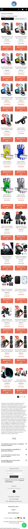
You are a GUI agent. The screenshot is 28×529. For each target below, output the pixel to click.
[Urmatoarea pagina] (25, 397)
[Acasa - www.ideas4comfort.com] (14, 4)
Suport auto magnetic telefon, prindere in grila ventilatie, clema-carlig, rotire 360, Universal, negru (7, 289)
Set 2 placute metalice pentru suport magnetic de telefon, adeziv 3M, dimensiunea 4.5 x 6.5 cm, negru (21, 289)
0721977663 (15, 499)
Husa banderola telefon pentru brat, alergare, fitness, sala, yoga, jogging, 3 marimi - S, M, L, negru (21, 320)
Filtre (8, 18)
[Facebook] (14, 491)
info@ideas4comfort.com (15, 501)
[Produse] (2, 10)
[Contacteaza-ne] (18, 9)
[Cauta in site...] (26, 9)
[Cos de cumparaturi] (22, 9)
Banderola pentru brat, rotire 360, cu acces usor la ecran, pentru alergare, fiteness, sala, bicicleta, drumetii (7, 37)
